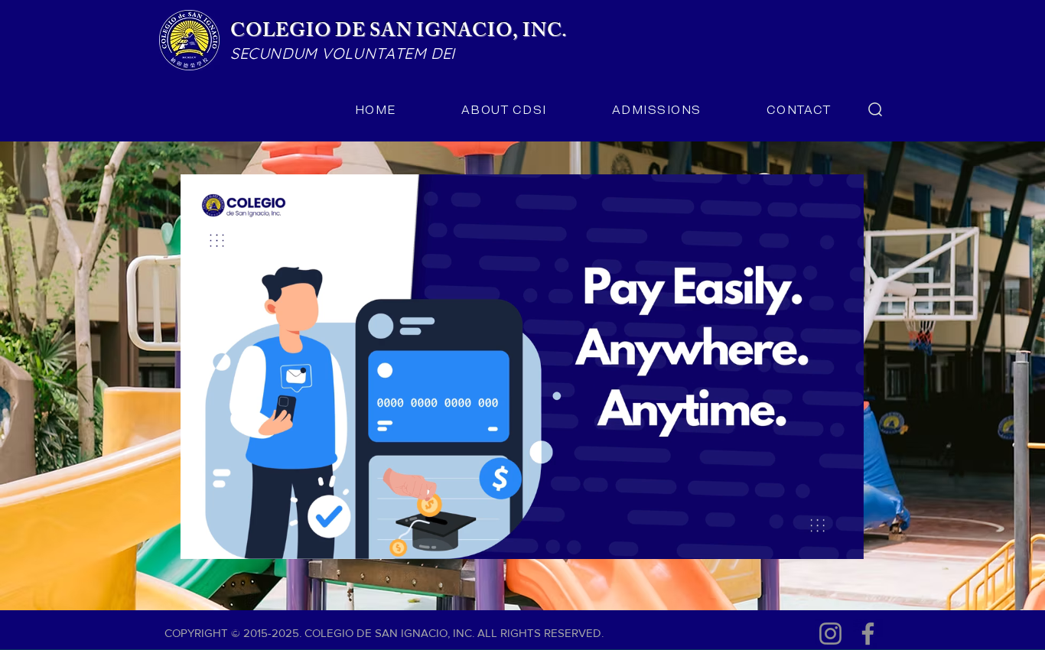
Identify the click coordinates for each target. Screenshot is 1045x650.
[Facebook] (868, 633)
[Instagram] (830, 633)
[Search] (875, 109)
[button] (844, 542)
